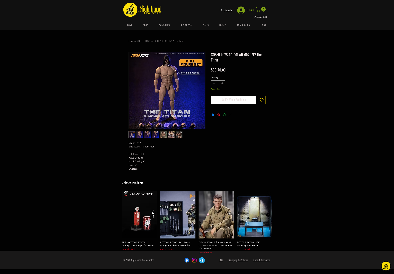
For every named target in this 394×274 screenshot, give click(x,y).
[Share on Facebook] (213, 115)
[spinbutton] (218, 83)
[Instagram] (194, 260)
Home (132, 41)
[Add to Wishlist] (261, 100)
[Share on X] (230, 115)
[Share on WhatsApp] (224, 115)
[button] (261, 9)
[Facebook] (187, 260)
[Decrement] (213, 83)
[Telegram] (202, 260)
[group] (197, 223)
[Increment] (223, 83)
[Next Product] (268, 215)
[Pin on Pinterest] (219, 115)
